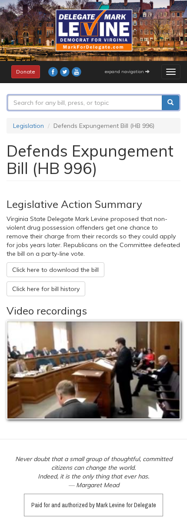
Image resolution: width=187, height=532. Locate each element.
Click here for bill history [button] (46, 289)
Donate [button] (25, 71)
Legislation (28, 126)
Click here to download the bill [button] (55, 270)
